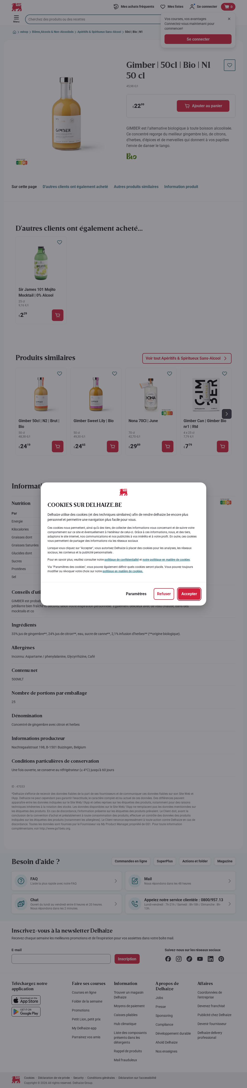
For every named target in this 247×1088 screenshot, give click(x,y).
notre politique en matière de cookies (166, 559)
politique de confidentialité (121, 559)
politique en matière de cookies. (123, 571)
